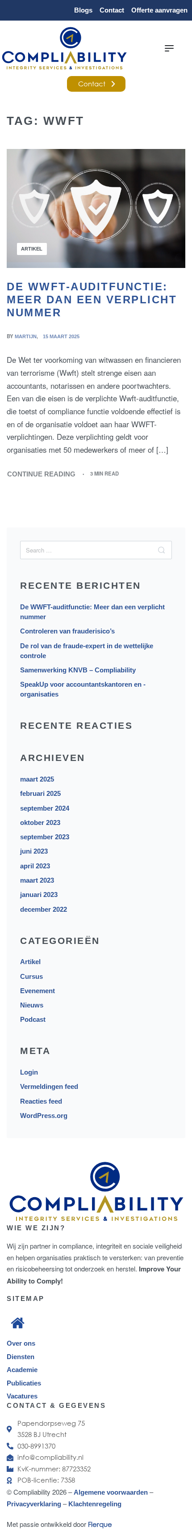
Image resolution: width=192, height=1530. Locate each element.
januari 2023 (39, 894)
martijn (26, 336)
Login (29, 1072)
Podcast (33, 1019)
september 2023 (44, 837)
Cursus (31, 976)
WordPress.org (43, 1115)
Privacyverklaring (35, 1504)
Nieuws (31, 1005)
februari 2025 (40, 793)
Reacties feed (41, 1101)
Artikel (31, 248)
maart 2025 (37, 779)
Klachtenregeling (94, 1504)
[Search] (161, 550)
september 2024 (44, 808)
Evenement (37, 990)
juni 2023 (34, 851)
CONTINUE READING (41, 473)
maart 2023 (37, 880)
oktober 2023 (40, 822)
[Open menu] (169, 48)
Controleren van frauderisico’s (67, 631)
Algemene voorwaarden (111, 1492)
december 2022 (43, 909)
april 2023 (35, 866)
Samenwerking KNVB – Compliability (78, 670)
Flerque (100, 1524)
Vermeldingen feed (49, 1086)
